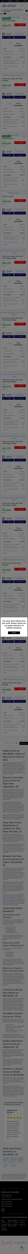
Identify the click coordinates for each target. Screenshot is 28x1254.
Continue (14, 632)
